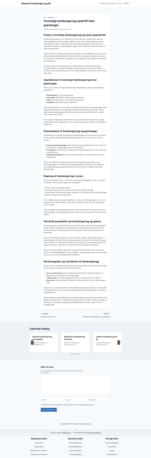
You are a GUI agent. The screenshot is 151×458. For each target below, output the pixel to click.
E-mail (68, 400)
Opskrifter (50, 17)
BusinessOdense (75, 450)
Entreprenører (112, 454)
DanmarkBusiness (75, 443)
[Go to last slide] (32, 342)
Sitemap (126, 3)
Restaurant (39, 443)
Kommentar (45, 373)
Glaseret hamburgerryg (108, 3)
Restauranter (39, 447)
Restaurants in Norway (39, 454)
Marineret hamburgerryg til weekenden (96, 315)
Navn (44, 400)
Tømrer (111, 450)
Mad (45, 17)
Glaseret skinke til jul (48, 315)
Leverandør (112, 447)
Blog (119, 3)
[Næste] (118, 342)
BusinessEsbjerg (75, 454)
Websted (92, 400)
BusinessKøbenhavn (75, 447)
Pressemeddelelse (111, 443)
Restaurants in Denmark (39, 450)
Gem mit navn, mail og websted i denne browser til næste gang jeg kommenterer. (68, 405)
